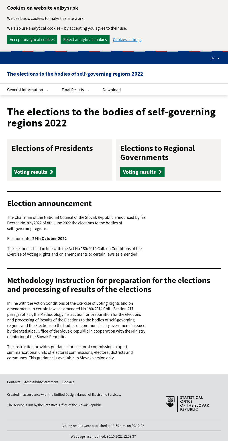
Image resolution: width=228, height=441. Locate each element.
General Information (25, 89)
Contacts (13, 382)
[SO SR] (187, 417)
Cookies (68, 382)
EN (212, 58)
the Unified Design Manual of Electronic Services (84, 394)
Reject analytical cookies (85, 39)
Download (112, 89)
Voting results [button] (30, 171)
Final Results (73, 89)
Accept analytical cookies (32, 39)
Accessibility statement (41, 382)
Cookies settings (127, 39)
